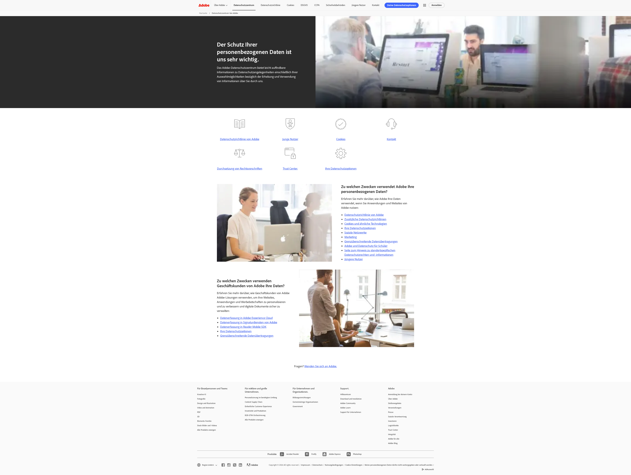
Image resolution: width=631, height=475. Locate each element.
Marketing (350, 237)
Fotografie (201, 399)
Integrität (392, 434)
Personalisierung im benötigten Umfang (261, 397)
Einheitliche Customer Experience (258, 406)
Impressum (305, 465)
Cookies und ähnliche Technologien (365, 223)
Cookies (290, 5)
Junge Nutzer (290, 139)
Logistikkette (393, 425)
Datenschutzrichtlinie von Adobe (239, 139)
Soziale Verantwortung (397, 416)
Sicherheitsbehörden (335, 5)
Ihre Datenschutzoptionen (341, 168)
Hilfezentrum (345, 394)
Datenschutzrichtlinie (270, 5)
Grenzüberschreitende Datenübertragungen (371, 241)
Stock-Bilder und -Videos (207, 425)
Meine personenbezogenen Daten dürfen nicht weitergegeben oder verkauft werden (398, 465)
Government (298, 406)
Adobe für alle (393, 439)
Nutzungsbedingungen (334, 465)
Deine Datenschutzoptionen (401, 5)
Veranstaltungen (394, 408)
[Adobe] (204, 5)
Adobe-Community (348, 403)
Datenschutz (317, 465)
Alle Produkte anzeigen (206, 430)
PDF (198, 412)
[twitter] (234, 465)
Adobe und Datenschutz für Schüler (365, 246)
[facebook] (223, 465)
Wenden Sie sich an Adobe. (320, 366)
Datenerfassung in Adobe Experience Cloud (246, 318)
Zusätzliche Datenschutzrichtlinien (365, 219)
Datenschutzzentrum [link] (244, 5)
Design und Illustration (206, 403)
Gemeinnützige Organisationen (305, 402)
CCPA (316, 5)
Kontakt (375, 5)
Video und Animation (205, 408)
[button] (424, 5)
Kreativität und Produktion (255, 411)
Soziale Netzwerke (355, 232)
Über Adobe (219, 5)
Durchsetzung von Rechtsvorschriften (239, 168)
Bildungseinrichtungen (302, 397)
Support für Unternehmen (350, 412)
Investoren (392, 421)
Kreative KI (201, 394)
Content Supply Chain (253, 402)
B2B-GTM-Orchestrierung (255, 415)
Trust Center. (290, 168)
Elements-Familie (204, 421)
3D (198, 416)
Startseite (203, 13)
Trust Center (393, 430)
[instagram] (229, 465)
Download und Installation (351, 399)
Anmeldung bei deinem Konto (400, 394)
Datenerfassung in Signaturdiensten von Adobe (248, 322)
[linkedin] (240, 465)
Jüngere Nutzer (358, 5)
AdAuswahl (429, 469)
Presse (390, 412)
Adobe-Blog (392, 443)
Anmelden (437, 5)
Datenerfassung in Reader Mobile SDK (243, 327)
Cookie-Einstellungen (353, 465)
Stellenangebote (394, 403)
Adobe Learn (345, 408)
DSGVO (304, 5)
